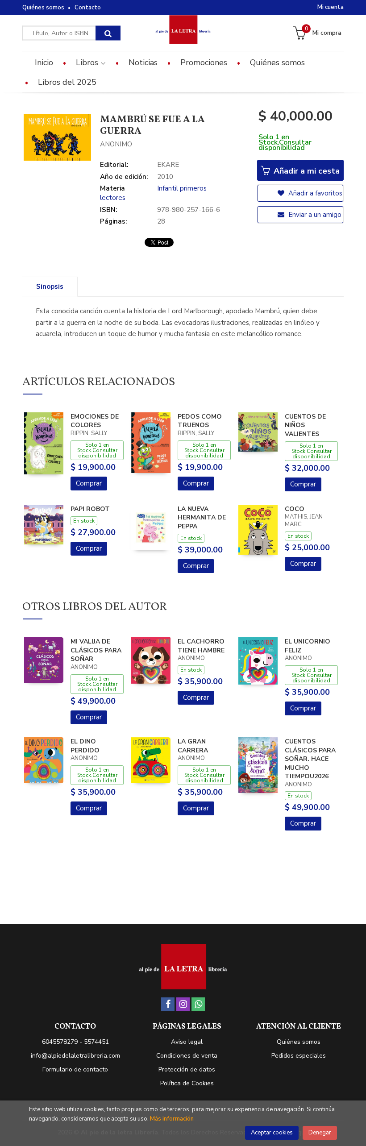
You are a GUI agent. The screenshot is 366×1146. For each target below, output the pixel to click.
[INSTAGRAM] (183, 1004)
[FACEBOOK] (168, 1004)
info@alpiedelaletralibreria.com (75, 1055)
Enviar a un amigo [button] (314, 214)
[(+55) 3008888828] (198, 1004)
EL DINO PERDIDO (85, 746)
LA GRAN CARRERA (193, 746)
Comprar (89, 483)
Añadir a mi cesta (305, 171)
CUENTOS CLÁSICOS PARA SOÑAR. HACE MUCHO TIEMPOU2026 (310, 759)
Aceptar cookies (272, 1133)
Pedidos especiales (298, 1055)
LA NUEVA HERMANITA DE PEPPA (202, 518)
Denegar (319, 1133)
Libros (88, 62)
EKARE (168, 164)
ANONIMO (116, 144)
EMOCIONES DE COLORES (95, 421)
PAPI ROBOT (90, 509)
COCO (294, 509)
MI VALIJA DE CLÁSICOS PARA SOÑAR (96, 650)
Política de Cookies (187, 1083)
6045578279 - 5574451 (75, 1042)
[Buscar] (108, 33)
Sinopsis (49, 286)
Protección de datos (186, 1069)
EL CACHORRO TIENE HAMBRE (201, 646)
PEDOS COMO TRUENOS (200, 421)
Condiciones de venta (186, 1055)
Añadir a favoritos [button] (314, 193)
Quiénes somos (43, 8)
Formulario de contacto (75, 1069)
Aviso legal (187, 1042)
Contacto (88, 8)
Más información (172, 1119)
